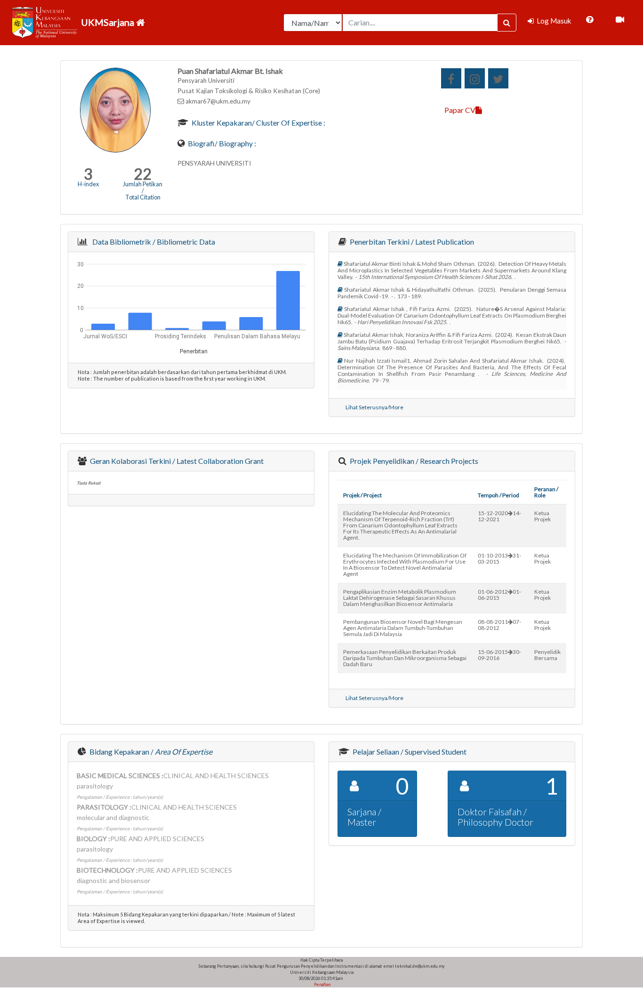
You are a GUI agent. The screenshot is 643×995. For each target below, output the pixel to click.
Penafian (321, 984)
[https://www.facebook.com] (451, 78)
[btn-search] (506, 23)
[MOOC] (619, 20)
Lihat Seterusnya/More (374, 407)
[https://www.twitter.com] (498, 78)
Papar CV (459, 109)
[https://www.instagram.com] (474, 78)
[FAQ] (589, 20)
